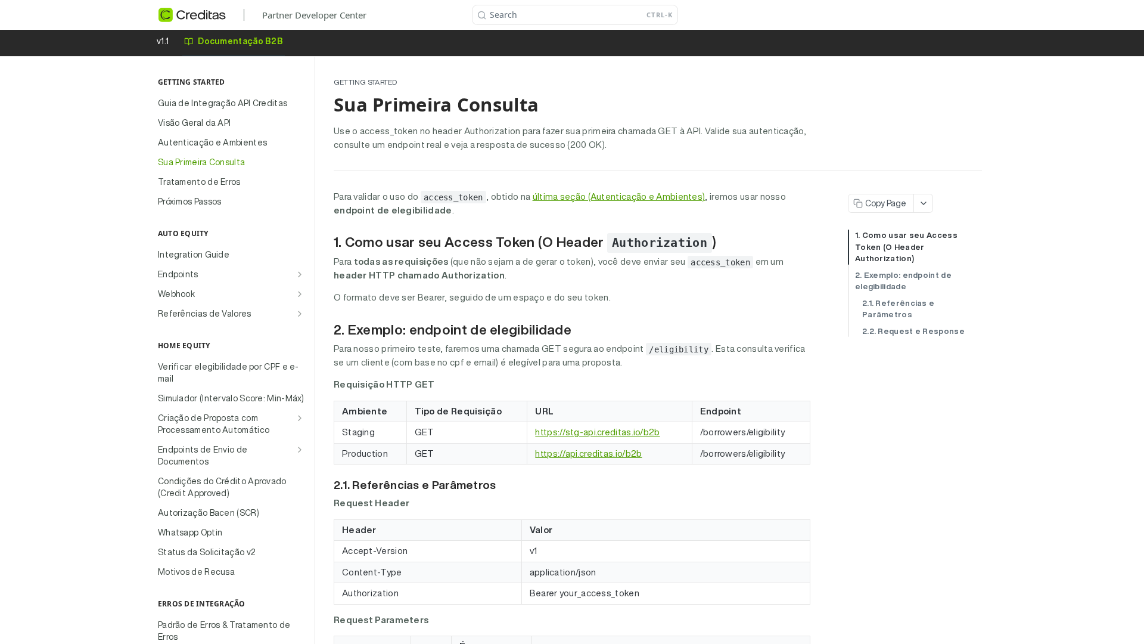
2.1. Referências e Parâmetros (898, 309)
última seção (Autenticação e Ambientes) (619, 196)
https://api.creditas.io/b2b (588, 453)
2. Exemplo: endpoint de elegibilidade (903, 281)
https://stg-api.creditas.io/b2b (597, 432)
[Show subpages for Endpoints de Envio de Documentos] (299, 449)
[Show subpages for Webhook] (299, 294)
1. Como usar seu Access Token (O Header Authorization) (906, 246)
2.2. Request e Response (913, 331)
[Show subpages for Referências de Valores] (299, 313)
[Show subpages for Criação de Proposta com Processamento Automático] (299, 418)
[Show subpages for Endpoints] (299, 274)
